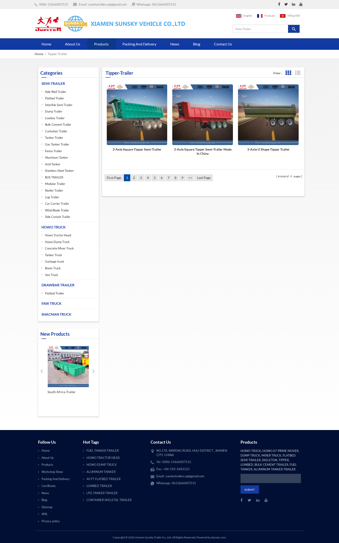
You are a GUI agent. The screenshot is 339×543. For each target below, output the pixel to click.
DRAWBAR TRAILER (58, 285)
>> (190, 178)
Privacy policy (51, 521)
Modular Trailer (55, 184)
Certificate (49, 486)
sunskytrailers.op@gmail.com (107, 4)
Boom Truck (53, 268)
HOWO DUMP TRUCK (101, 464)
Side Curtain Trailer (57, 217)
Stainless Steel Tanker (59, 170)
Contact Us (223, 44)
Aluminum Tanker (56, 157)
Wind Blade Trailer (57, 210)
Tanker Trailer (54, 137)
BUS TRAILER (54, 177)
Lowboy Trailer (55, 118)
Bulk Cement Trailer (58, 124)
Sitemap (47, 507)
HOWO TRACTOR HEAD (103, 458)
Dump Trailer (53, 111)
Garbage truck (54, 261)
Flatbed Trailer (54, 98)
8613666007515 (164, 4)
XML (45, 514)
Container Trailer (56, 131)
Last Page (204, 178)
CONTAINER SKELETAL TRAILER (108, 500)
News (174, 44)
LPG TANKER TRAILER (101, 493)
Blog (196, 44)
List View (298, 73)
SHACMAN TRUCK (56, 314)
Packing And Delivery (139, 44)
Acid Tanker (52, 164)
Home (46, 44)
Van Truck (51, 275)
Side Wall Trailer (55, 92)
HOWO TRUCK (53, 227)
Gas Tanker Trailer (57, 144)
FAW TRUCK (51, 303)
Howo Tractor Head (58, 235)
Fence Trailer (53, 151)
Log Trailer (52, 197)
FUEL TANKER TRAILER (102, 450)
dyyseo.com (218, 537)
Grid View (288, 73)
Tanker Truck (53, 255)
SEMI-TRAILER (53, 83)
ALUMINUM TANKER (101, 472)
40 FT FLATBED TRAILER (103, 479)
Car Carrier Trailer (57, 203)
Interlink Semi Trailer (58, 105)
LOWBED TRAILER (99, 486)
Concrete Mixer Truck (59, 248)
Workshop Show (52, 472)
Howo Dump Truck (57, 242)
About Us (72, 44)
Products (101, 44)
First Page (114, 178)
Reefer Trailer (54, 190)
